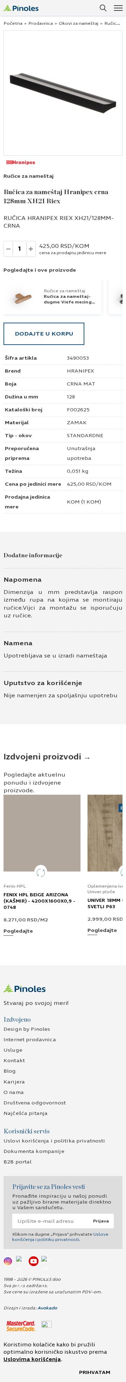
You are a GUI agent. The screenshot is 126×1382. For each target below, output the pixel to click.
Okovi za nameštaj (78, 23)
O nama (14, 1092)
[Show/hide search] (103, 8)
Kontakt (14, 1061)
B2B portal (17, 1162)
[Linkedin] (46, 1261)
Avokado (47, 1308)
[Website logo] (21, 7)
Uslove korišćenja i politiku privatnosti (60, 1237)
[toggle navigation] (118, 7)
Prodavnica (40, 23)
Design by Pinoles (27, 1029)
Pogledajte (18, 931)
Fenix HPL (15, 886)
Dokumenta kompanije (34, 1151)
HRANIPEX (80, 371)
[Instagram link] (8, 1261)
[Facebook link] (21, 1261)
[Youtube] (33, 1261)
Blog (10, 1071)
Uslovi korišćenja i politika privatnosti (54, 1141)
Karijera (14, 1082)
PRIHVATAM (94, 1372)
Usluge (13, 1050)
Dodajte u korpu (44, 333)
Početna (13, 23)
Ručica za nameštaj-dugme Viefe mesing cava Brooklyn (68, 302)
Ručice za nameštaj (29, 176)
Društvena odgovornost (35, 1103)
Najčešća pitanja (26, 1113)
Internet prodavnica (30, 1040)
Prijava (101, 1221)
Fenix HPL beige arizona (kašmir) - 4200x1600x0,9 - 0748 (40, 901)
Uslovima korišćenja (32, 1359)
